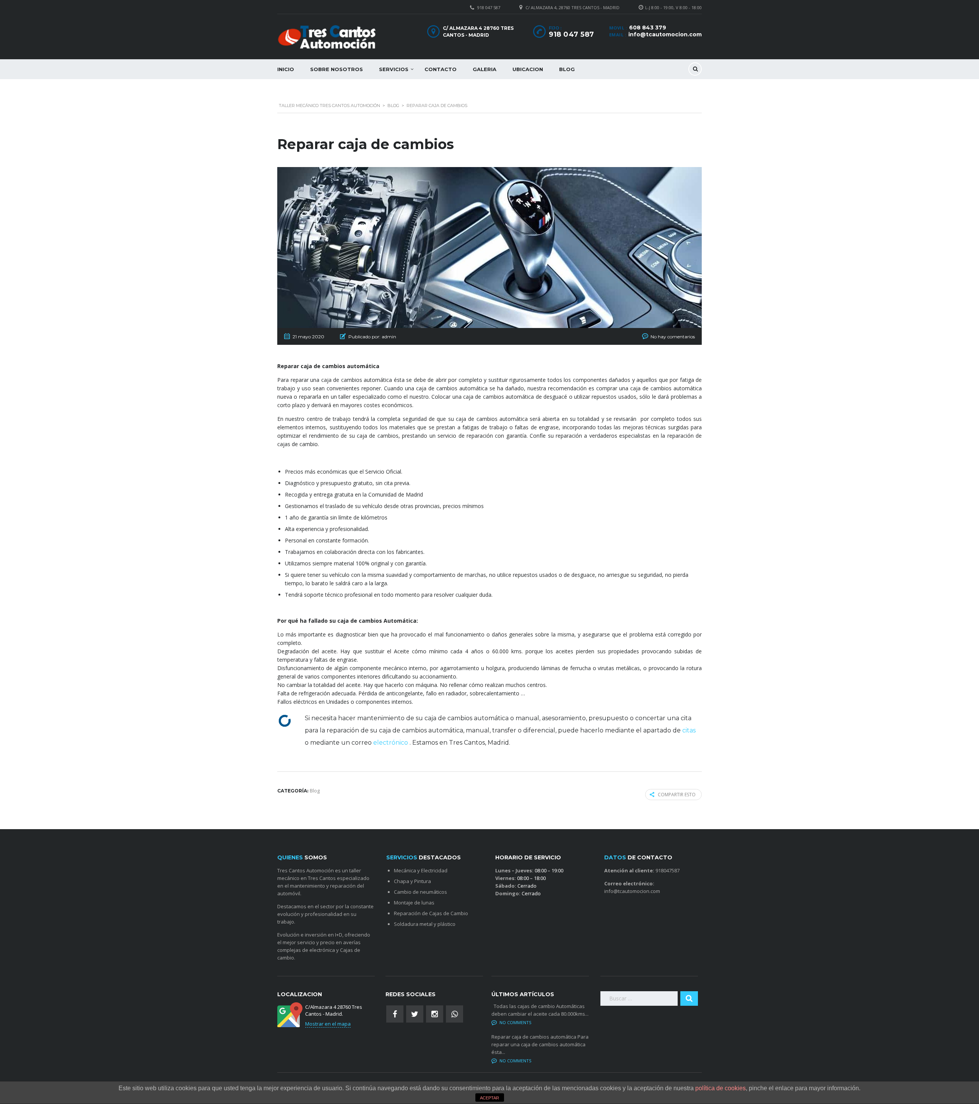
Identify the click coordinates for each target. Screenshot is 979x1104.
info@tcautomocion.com (665, 34)
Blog (567, 69)
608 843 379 (647, 27)
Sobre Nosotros (336, 69)
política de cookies (720, 1088)
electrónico (391, 742)
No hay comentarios (672, 336)
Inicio (285, 69)
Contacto (440, 69)
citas (689, 730)
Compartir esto (677, 794)
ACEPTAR (489, 1098)
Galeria (484, 69)
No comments (515, 1022)
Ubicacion (527, 69)
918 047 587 (488, 7)
